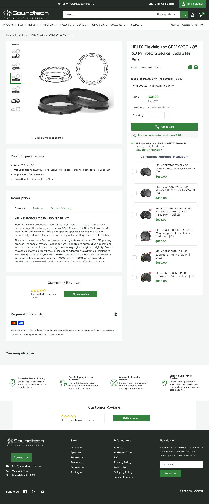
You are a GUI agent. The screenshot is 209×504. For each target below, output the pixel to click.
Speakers (76, 452)
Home (9, 35)
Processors (77, 462)
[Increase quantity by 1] (168, 115)
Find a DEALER (195, 3)
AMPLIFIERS (48, 25)
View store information (149, 149)
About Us (175, 25)
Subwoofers (78, 457)
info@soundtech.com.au (27, 466)
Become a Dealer (164, 3)
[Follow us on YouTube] (43, 492)
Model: (157, 78)
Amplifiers (76, 447)
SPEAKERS (81, 25)
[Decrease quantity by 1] (151, 115)
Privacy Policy (122, 462)
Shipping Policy (123, 472)
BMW (20, 25)
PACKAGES (8, 25)
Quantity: (138, 115)
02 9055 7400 (20, 470)
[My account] (192, 15)
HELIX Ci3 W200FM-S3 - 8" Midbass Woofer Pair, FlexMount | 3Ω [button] (175, 190)
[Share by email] (196, 67)
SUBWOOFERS (97, 25)
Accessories (78, 467)
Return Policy (122, 467)
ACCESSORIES (116, 25)
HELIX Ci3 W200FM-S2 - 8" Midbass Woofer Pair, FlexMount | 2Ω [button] (175, 168)
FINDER (31, 25)
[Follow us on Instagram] (34, 492)
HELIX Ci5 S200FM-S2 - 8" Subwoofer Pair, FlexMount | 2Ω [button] (174, 274)
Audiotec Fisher (123, 452)
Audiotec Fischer (190, 25)
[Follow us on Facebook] (25, 492)
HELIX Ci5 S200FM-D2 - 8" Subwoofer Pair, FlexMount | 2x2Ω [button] (172, 254)
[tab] (20, 208)
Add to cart (167, 126)
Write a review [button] (81, 294)
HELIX (134, 67)
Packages (76, 472)
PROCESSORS (65, 25)
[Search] (184, 14)
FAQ (202, 25)
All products (21, 35)
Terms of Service (123, 477)
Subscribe (170, 473)
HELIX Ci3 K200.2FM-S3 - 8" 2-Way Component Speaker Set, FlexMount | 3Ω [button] (173, 233)
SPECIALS (135, 25)
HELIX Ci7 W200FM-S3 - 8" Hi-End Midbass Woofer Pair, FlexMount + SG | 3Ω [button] (173, 211)
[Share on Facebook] (190, 67)
